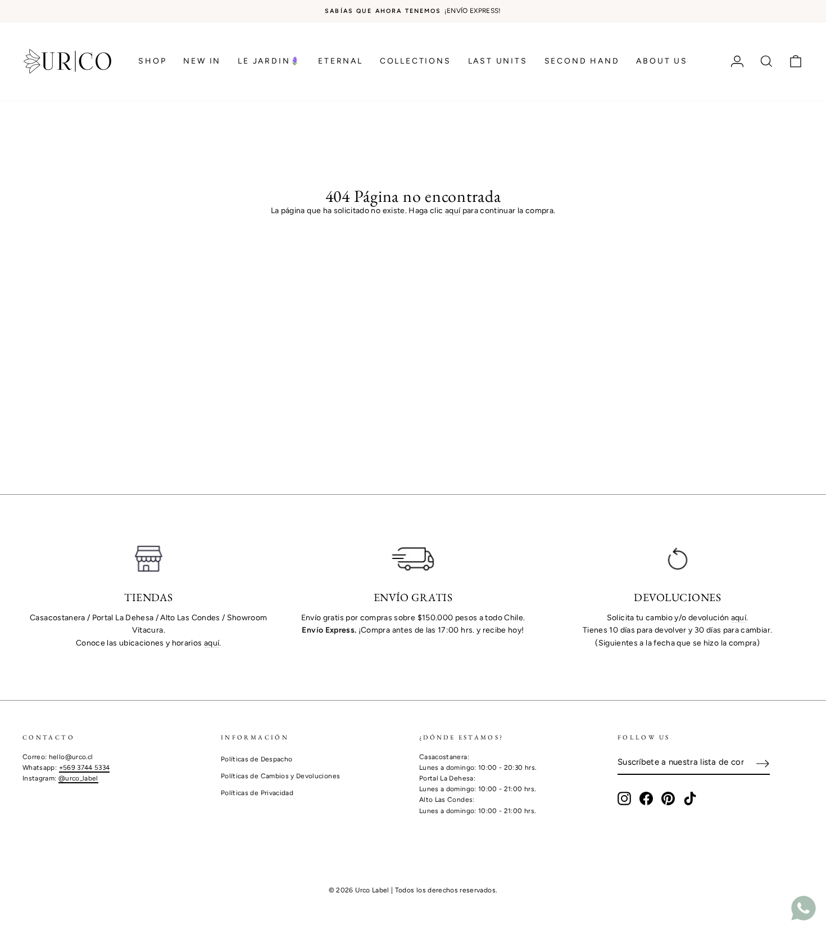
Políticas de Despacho (256, 759)
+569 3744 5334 (84, 767)
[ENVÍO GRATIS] (413, 559)
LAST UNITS (498, 61)
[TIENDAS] (148, 559)
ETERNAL (340, 61)
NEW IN (202, 61)
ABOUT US (661, 61)
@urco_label (78, 778)
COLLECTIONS (415, 61)
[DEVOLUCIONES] (677, 559)
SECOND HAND (582, 61)
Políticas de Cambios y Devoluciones (280, 776)
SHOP (152, 61)
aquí (452, 210)
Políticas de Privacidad (257, 793)
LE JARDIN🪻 (269, 61)
